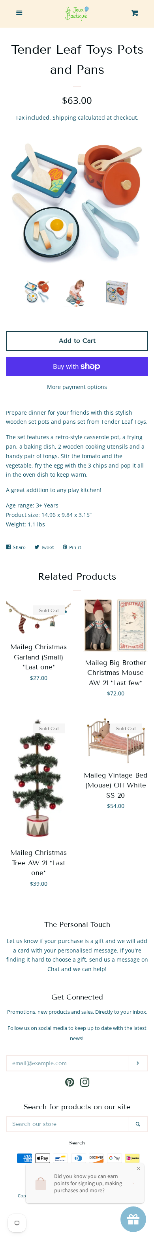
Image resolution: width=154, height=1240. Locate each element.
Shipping (64, 117)
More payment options (77, 387)
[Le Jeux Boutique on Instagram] (85, 1084)
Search (77, 1143)
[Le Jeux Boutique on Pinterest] (70, 1084)
